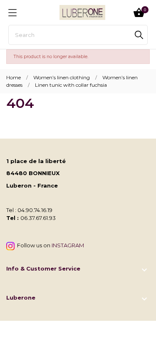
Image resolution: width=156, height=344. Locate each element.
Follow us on (49, 245)
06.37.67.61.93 (38, 218)
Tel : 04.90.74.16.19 (29, 210)
